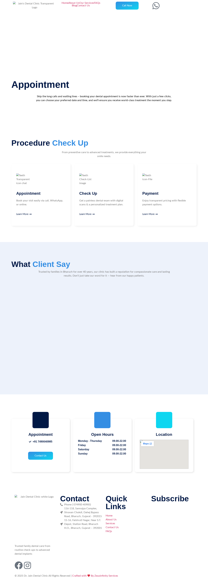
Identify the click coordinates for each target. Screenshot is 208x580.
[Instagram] (27, 565)
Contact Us (83, 5)
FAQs (97, 3)
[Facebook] (19, 565)
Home (65, 3)
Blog (74, 5)
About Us (73, 3)
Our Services (86, 3)
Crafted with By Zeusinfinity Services (95, 575)
